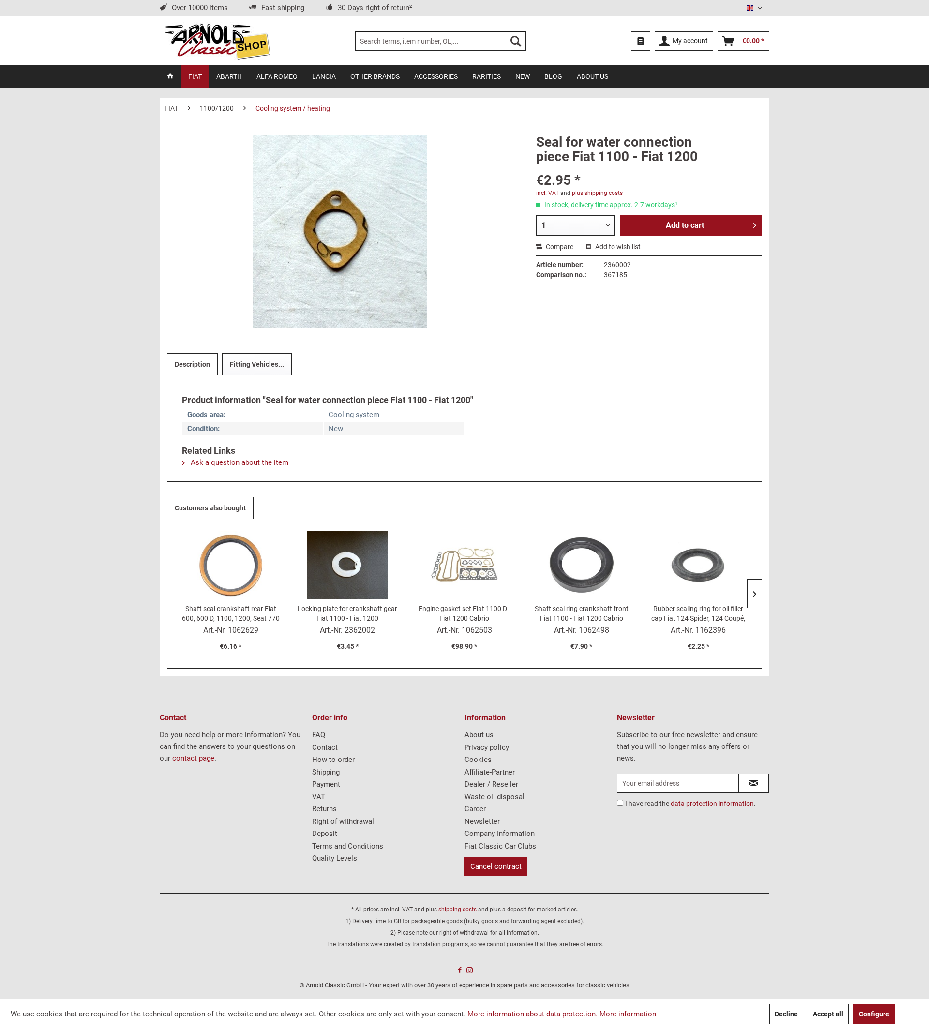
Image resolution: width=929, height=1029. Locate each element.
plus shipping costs (597, 193)
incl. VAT (547, 193)
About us (479, 735)
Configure (874, 1014)
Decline (786, 1014)
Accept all (828, 1014)
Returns (324, 809)
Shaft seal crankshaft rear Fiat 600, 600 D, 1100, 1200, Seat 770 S (231, 614)
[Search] (516, 41)
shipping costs (457, 909)
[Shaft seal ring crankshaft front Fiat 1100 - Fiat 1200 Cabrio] (581, 565)
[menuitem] (440, 41)
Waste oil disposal (494, 796)
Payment (326, 784)
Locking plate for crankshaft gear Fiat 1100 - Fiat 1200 (347, 613)
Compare (558, 247)
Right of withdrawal (343, 821)
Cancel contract (496, 866)
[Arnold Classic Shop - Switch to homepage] (217, 41)
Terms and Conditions (347, 846)
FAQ (318, 735)
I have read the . (690, 803)
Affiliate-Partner (489, 772)
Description (192, 364)
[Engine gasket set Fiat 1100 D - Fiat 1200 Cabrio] (464, 565)
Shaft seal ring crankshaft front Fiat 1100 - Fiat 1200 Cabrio (582, 613)
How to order (333, 759)
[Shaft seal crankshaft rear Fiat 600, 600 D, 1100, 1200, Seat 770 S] (231, 565)
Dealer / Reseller (491, 784)
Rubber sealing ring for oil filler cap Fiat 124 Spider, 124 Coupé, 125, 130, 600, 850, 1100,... (698, 614)
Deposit (324, 833)
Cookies (478, 759)
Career (475, 809)
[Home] (170, 76)
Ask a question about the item (238, 462)
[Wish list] (640, 41)
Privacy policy (486, 747)
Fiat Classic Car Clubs (500, 846)
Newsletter (482, 821)
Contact (325, 747)
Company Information (499, 833)
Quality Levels (334, 858)
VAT (318, 796)
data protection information (712, 803)
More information (627, 1014)
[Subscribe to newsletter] (753, 783)
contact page (193, 758)
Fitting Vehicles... (257, 364)
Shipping (326, 772)
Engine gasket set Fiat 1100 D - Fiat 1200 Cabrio (464, 613)
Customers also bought (210, 508)
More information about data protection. (532, 1014)
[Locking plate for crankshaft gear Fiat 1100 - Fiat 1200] (348, 565)
